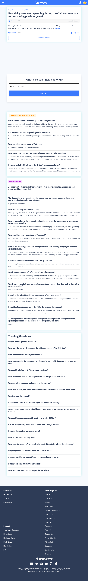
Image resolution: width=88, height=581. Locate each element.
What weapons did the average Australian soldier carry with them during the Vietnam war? (42, 362)
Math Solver (7, 546)
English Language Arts (52, 510)
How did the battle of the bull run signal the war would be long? (33, 403)
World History (49, 506)
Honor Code (7, 534)
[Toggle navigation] (3, 2)
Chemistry (48, 498)
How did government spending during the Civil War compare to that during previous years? (43, 15)
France (57, 28)
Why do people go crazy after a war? (22, 341)
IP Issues (48, 554)
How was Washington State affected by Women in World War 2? (33, 457)
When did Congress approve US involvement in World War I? (32, 418)
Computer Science (51, 518)
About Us (48, 530)
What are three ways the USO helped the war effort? (29, 470)
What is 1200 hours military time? (21, 437)
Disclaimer (48, 546)
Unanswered (7, 502)
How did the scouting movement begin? (24, 431)
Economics (48, 522)
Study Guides (8, 542)
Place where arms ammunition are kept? (24, 464)
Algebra (47, 494)
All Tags (6, 498)
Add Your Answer (44, 38)
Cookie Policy (49, 550)
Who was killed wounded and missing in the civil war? (29, 383)
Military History (25, 10)
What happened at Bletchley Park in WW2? (25, 355)
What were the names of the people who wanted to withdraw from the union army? (41, 444)
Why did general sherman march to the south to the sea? (30, 451)
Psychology (49, 514)
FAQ (4, 550)
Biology (47, 502)
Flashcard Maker (9, 538)
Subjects (10, 10)
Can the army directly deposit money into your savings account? (33, 424)
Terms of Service (50, 538)
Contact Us (49, 534)
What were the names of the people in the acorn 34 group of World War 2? (37, 376)
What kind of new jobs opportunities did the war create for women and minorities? (41, 389)
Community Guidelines (11, 530)
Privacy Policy (49, 542)
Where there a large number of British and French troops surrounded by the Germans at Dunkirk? (43, 410)
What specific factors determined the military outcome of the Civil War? (37, 348)
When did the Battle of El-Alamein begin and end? (28, 370)
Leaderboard (7, 494)
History (17, 10)
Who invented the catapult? (19, 396)
